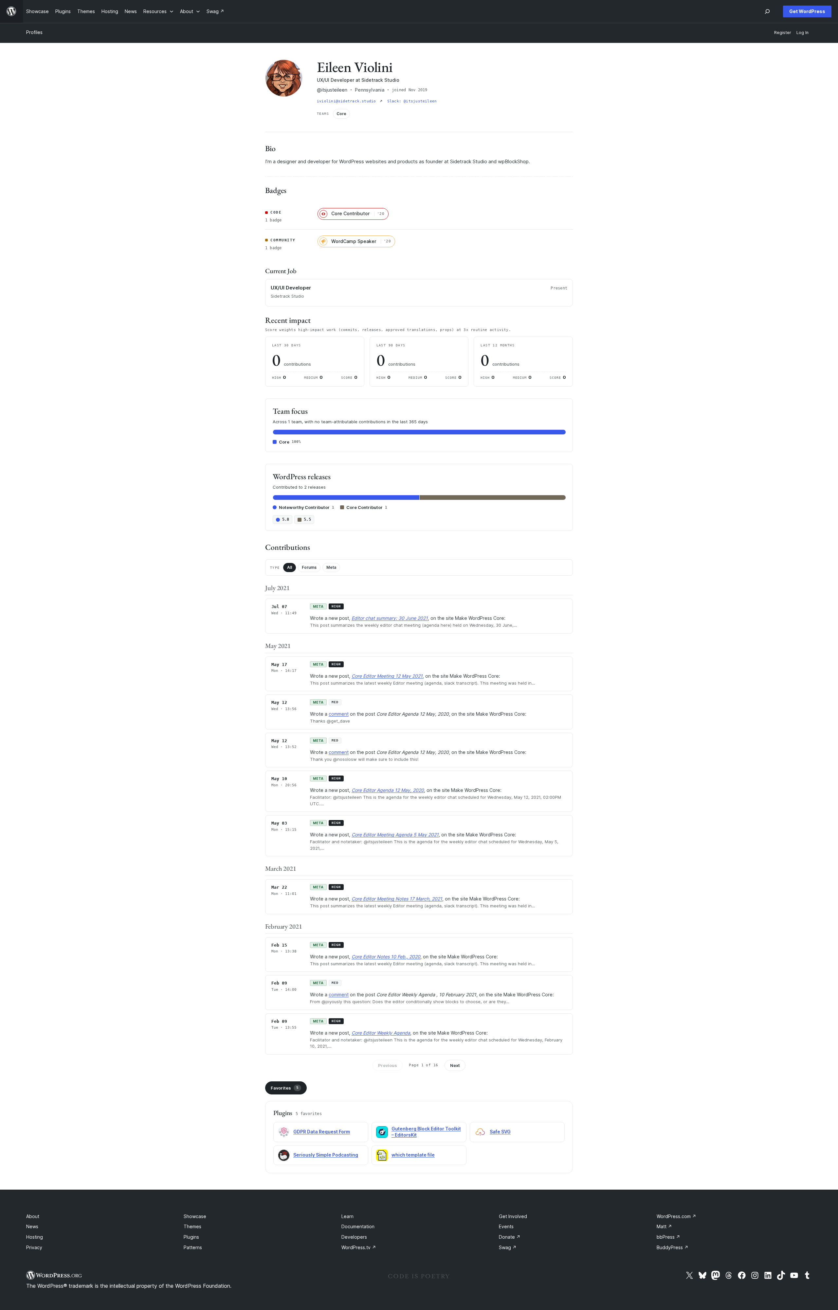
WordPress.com (676, 1216)
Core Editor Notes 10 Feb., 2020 (386, 956)
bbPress (668, 1237)
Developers (354, 1237)
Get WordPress (807, 11)
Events (506, 1226)
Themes (192, 1226)
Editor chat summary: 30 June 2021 (390, 618)
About (32, 1216)
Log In (802, 32)
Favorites (285, 1088)
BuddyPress (672, 1247)
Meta (331, 567)
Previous (387, 1065)
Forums (309, 567)
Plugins (191, 1237)
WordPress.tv (358, 1247)
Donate (509, 1237)
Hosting (34, 1237)
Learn (347, 1216)
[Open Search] (767, 11)
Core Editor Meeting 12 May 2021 (387, 676)
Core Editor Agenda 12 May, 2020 (388, 790)
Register (782, 32)
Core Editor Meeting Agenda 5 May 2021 (395, 834)
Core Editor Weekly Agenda (381, 1033)
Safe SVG (500, 1131)
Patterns (193, 1247)
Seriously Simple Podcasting (325, 1155)
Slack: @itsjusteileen (412, 101)
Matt (664, 1226)
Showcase (195, 1216)
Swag (508, 1247)
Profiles (34, 32)
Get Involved (513, 1216)
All (289, 567)
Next (455, 1065)
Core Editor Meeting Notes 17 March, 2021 (397, 898)
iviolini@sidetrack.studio (347, 101)
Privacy (34, 1247)
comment (339, 714)
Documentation (357, 1226)
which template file (413, 1155)
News (32, 1226)
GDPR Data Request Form (321, 1131)
